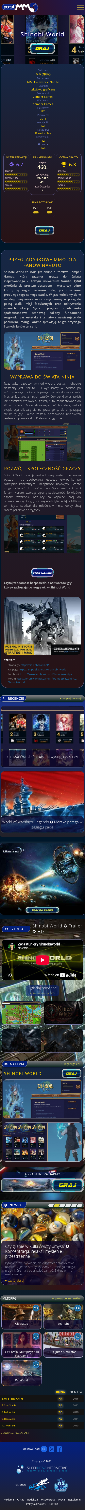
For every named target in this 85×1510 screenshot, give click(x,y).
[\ (50, 1205)
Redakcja (32, 1499)
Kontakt (53, 1504)
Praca (61, 1499)
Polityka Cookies (35, 1504)
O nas (20, 1499)
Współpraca (48, 1499)
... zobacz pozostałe (14, 1433)
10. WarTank (8, 1425)
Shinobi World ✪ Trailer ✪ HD (57, 928)
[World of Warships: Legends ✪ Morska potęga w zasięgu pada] (42, 831)
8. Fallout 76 (8, 1412)
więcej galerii (71, 1064)
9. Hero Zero (8, 1419)
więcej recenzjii (72, 698)
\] (78, 1205)
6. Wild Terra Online (12, 1398)
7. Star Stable (9, 1405)
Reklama (9, 1499)
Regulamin (74, 1499)
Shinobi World (23, 1073)
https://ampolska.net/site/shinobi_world (42, 669)
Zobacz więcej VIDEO (43, 993)
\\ (56, 1205)
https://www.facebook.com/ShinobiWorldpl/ (46, 674)
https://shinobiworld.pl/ (35, 665)
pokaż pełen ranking (68, 1298)
